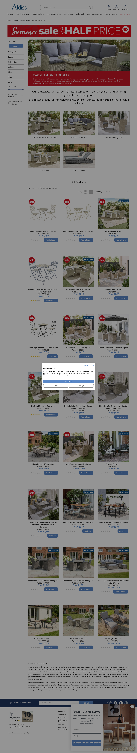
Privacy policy (89, 365)
